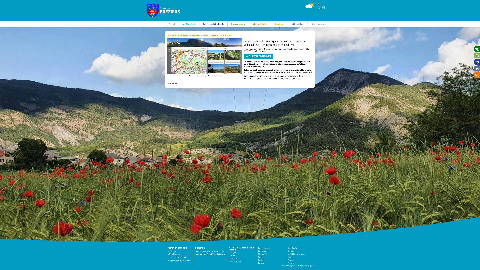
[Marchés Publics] (477, 62)
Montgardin (262, 254)
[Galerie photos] (477, 75)
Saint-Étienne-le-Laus (296, 254)
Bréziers (232, 255)
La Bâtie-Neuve (235, 261)
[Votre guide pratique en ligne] (477, 68)
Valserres (291, 260)
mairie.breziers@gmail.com (179, 260)
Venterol (291, 263)
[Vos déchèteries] (477, 55)
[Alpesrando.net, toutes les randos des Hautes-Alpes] (205, 56)
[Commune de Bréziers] (174, 17)
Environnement (238, 24)
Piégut (260, 257)
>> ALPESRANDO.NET (259, 56)
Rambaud (262, 260)
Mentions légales (288, 266)
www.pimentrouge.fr (306, 266)
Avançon (232, 252)
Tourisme (279, 24)
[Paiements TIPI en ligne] (477, 49)
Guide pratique (297, 24)
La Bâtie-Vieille (264, 248)
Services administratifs (213, 24)
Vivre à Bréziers (260, 24)
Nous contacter (318, 24)
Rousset (291, 251)
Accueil (172, 24)
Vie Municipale (189, 24)
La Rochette (262, 251)
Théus (290, 257)
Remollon (261, 263)
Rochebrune (292, 248)
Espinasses (233, 258)
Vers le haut (172, 83)
